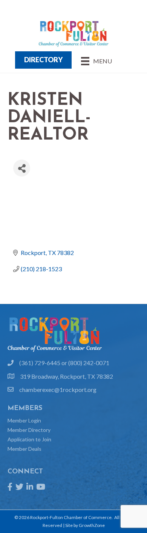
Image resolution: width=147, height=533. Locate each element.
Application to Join (29, 439)
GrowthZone (92, 525)
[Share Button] (21, 168)
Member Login (24, 420)
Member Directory (29, 430)
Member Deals (24, 448)
